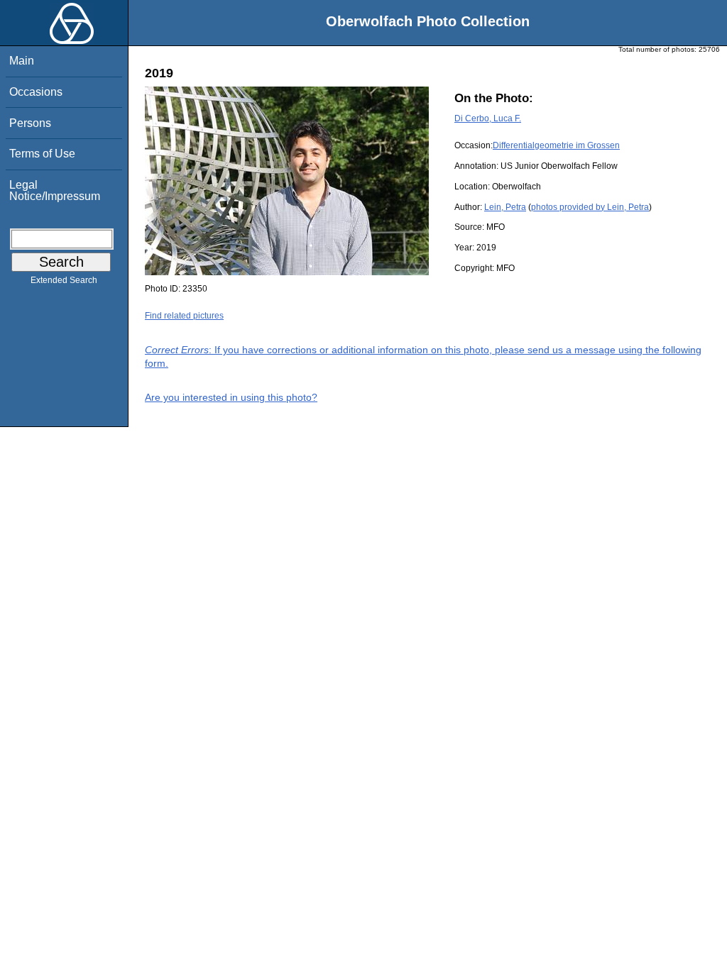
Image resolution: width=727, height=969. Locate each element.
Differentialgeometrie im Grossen (556, 145)
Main (21, 61)
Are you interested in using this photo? (231, 397)
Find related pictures (184, 316)
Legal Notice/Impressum (54, 190)
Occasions (35, 92)
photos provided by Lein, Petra (590, 207)
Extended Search (64, 280)
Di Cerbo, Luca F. (487, 118)
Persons (30, 123)
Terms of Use (42, 154)
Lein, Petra (505, 207)
